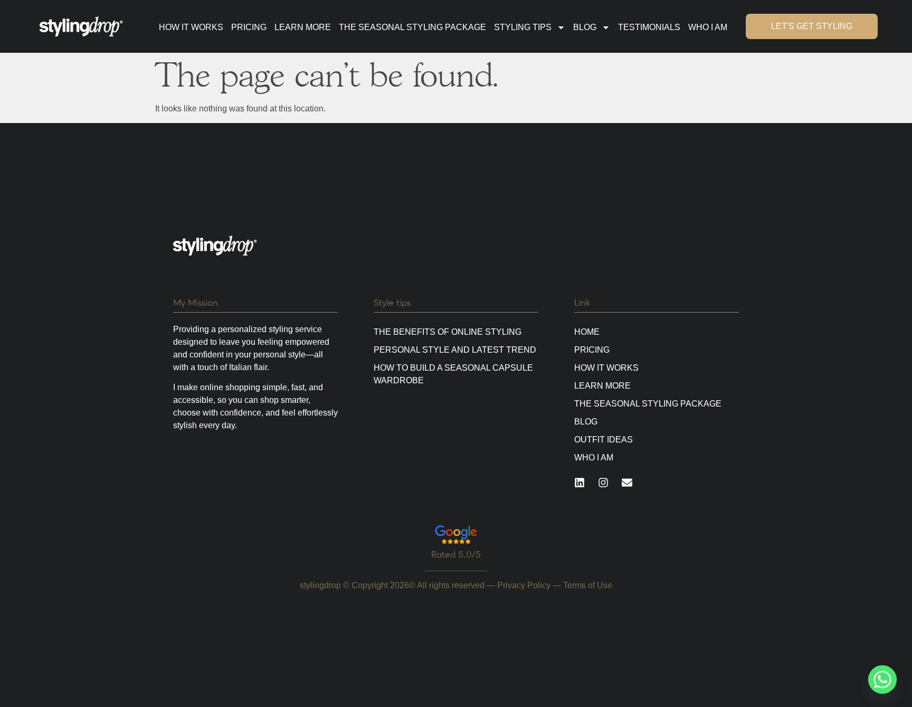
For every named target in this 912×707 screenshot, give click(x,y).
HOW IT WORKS (191, 27)
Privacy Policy (523, 585)
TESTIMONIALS (649, 27)
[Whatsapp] (882, 679)
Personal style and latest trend (455, 349)
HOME (587, 331)
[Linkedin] (579, 482)
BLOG (584, 27)
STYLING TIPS (523, 27)
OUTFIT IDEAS (603, 439)
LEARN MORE (302, 27)
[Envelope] (627, 482)
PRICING (249, 27)
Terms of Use (587, 585)
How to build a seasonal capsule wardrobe (453, 374)
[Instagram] (603, 482)
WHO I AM (707, 27)
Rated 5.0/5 (456, 554)
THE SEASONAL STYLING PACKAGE (412, 27)
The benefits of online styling (447, 331)
